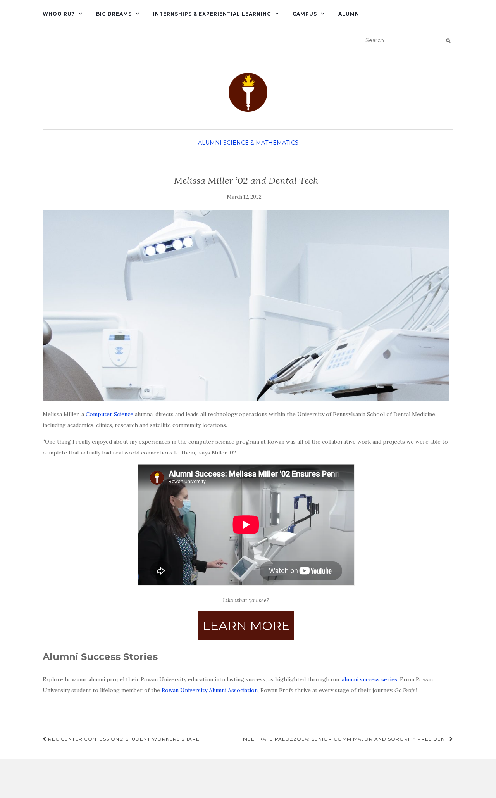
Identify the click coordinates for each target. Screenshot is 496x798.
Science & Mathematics (260, 142)
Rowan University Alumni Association (210, 690)
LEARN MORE (246, 625)
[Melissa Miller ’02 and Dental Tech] (246, 305)
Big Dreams (114, 14)
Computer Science (109, 414)
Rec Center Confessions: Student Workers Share (123, 739)
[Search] (448, 41)
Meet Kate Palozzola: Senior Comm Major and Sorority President (346, 739)
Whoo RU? (59, 14)
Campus (305, 14)
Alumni (349, 14)
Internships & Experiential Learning (212, 14)
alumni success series (369, 679)
